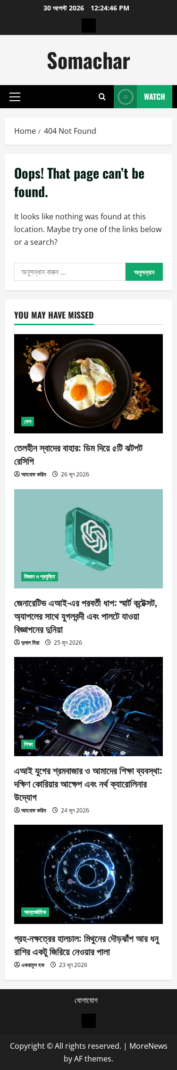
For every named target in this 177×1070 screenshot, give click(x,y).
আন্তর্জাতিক (35, 912)
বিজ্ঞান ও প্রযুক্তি (39, 576)
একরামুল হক (32, 965)
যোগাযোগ (86, 1000)
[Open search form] (102, 96)
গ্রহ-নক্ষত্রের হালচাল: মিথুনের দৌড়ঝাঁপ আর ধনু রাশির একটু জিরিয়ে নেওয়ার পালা (86, 944)
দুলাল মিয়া (30, 643)
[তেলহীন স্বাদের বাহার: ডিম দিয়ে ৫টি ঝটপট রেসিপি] (88, 383)
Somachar (88, 59)
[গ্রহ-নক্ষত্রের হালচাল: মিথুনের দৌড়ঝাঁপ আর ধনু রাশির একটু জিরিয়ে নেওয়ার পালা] (88, 874)
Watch (154, 96)
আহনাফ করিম (33, 474)
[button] (15, 97)
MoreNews (148, 1046)
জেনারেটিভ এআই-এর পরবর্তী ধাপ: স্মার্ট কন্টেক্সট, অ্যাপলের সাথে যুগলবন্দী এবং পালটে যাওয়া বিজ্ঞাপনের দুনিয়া (85, 615)
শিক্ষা (28, 744)
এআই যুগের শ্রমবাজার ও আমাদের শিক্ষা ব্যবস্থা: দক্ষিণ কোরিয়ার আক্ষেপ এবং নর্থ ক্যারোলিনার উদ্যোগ (88, 783)
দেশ (27, 421)
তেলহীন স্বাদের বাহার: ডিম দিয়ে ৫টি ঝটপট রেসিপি (78, 453)
